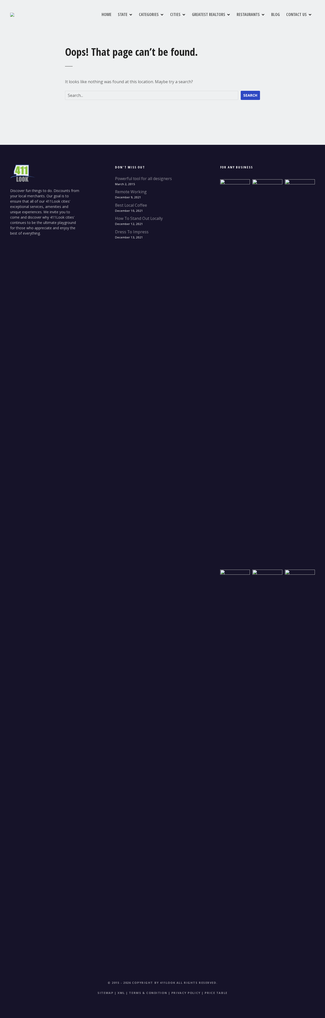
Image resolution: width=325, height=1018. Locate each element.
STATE (122, 14)
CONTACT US (296, 14)
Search (250, 95)
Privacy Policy (186, 993)
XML (121, 993)
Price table (216, 993)
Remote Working (131, 192)
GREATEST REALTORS (208, 14)
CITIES (175, 14)
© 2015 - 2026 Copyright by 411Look (141, 983)
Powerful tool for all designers (143, 178)
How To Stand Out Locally (139, 218)
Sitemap (105, 993)
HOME (106, 14)
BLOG (275, 14)
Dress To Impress (132, 232)
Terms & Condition (148, 993)
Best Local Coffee (131, 205)
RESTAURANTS (248, 14)
